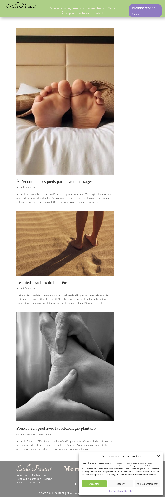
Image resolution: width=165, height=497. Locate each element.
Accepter (94, 483)
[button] (158, 456)
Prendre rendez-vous (144, 11)
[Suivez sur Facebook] (75, 484)
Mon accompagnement (65, 8)
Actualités (94, 8)
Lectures (83, 13)
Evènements (44, 433)
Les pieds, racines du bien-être (42, 282)
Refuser (120, 483)
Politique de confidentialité (121, 491)
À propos (68, 13)
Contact (98, 13)
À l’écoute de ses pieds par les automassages (54, 181)
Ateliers (32, 187)
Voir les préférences (147, 483)
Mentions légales (76, 493)
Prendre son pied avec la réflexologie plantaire (56, 428)
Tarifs (111, 8)
